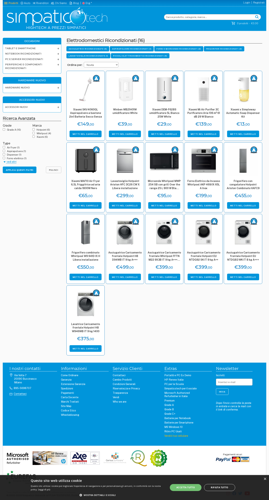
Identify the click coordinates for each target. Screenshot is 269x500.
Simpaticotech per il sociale (180, 388)
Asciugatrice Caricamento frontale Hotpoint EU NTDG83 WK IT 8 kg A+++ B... (243, 256)
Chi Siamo (61, 3)
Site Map (66, 406)
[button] (97, 495)
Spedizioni (67, 388)
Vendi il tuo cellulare (176, 435)
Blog (76, 3)
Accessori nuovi (16, 107)
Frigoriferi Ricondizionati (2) (224, 49)
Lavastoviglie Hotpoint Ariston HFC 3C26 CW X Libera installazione (125, 185)
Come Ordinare (69, 375)
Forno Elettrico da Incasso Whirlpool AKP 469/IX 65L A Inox (203, 185)
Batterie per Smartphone (178, 422)
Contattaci (20, 393)
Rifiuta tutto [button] (219, 487)
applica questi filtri (19, 170)
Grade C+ (169, 413)
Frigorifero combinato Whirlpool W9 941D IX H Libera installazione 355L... (85, 256)
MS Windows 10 (173, 427)
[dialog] (134, 487)
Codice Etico (68, 410)
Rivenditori (42, 3)
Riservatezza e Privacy (126, 388)
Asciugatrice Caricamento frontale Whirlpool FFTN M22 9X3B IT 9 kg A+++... (164, 256)
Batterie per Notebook (177, 418)
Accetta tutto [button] (185, 487)
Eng (88, 3)
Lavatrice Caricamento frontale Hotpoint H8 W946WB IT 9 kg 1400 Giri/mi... (85, 328)
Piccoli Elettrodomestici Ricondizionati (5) (140, 56)
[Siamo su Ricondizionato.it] (158, 458)
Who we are (119, 401)
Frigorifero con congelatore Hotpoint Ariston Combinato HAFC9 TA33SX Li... (243, 185)
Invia (222, 392)
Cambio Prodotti (122, 379)
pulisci (53, 170)
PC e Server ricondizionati (24, 59)
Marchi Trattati (70, 401)
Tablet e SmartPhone (20, 48)
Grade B (169, 409)
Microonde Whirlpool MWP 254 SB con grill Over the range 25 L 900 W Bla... (164, 185)
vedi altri (11, 161)
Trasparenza (120, 392)
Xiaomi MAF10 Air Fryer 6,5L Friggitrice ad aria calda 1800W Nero (85, 185)
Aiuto (27, 3)
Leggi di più (44, 489)
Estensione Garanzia (73, 384)
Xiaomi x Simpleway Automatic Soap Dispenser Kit (243, 113)
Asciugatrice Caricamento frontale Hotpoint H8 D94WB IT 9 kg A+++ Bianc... (125, 256)
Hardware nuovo (17, 87)
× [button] (265, 479)
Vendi (116, 397)
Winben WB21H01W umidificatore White (125, 111)
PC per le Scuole (174, 384)
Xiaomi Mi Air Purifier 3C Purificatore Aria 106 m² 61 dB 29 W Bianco (203, 113)
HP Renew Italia (174, 379)
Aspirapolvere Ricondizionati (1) (132, 49)
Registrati (259, 2)
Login (246, 2)
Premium (169, 400)
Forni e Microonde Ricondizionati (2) (178, 49)
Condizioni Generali (124, 384)
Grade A (169, 405)
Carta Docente (70, 397)
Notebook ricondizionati (23, 53)
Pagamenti (67, 392)
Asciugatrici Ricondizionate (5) (88, 49)
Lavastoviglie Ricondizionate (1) (88, 56)
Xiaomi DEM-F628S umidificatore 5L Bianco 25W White (164, 113)
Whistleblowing (70, 414)
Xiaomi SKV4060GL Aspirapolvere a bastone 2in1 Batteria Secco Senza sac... (85, 113)
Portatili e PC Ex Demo (177, 375)
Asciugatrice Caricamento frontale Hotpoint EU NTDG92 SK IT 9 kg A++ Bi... (203, 256)
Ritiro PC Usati (173, 431)
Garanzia (66, 379)
